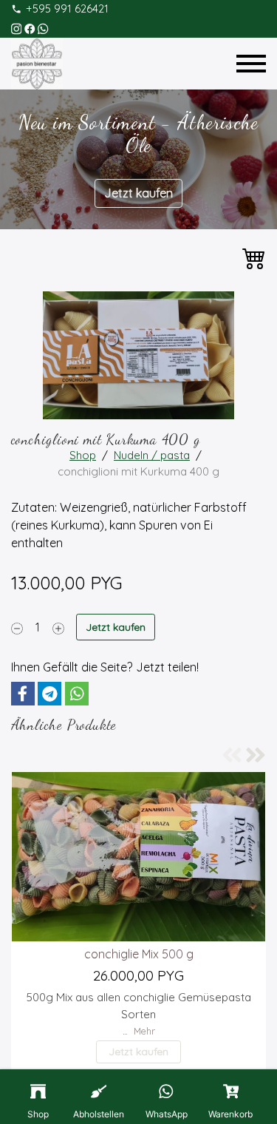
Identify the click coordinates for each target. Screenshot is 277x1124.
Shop (82, 455)
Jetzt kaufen (138, 193)
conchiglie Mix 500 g (139, 954)
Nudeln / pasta (152, 455)
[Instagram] (16, 27)
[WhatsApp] (43, 27)
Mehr (144, 1031)
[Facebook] (29, 27)
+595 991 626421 (67, 9)
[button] (23, 693)
